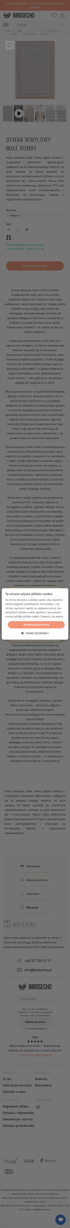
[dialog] (35, 614)
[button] (35, 633)
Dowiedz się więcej (52, 616)
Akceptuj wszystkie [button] (36, 624)
